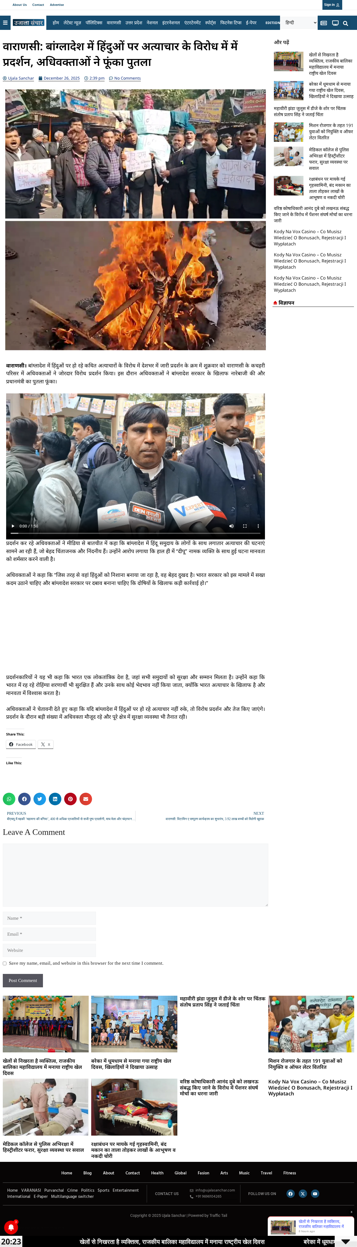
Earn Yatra (59, 1227)
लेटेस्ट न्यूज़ (72, 23)
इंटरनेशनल (171, 23)
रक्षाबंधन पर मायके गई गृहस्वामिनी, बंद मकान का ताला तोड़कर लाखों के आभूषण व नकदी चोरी (330, 188)
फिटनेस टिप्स (231, 23)
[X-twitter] (303, 1193)
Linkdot (63, 1227)
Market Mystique (46, 1227)
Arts (224, 1173)
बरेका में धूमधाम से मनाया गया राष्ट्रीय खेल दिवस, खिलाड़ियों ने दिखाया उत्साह (331, 90)
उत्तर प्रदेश (134, 23)
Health (157, 1173)
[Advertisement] (135, 634)
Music (244, 1173)
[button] (345, 23)
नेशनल (152, 23)
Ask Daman (55, 1227)
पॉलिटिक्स (94, 23)
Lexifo (3, 1227)
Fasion (203, 1173)
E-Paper (41, 1197)
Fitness (289, 1173)
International (18, 1197)
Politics (87, 1191)
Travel (266, 1173)
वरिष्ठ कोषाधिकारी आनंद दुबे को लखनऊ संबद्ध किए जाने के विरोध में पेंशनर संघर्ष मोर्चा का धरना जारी (313, 214)
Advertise (57, 4)
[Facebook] (290, 1193)
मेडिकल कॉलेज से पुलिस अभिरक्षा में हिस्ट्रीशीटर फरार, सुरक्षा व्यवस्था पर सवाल (329, 159)
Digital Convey (22, 1227)
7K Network (41, 1227)
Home (66, 1173)
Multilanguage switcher (72, 1197)
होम (56, 23)
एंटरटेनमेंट (192, 23)
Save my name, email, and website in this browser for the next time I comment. (86, 963)
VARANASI (31, 1191)
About (108, 1173)
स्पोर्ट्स (210, 23)
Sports (103, 1191)
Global (181, 1173)
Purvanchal (54, 1191)
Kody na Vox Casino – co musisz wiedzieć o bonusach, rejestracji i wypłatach (310, 237)
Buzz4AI (38, 1227)
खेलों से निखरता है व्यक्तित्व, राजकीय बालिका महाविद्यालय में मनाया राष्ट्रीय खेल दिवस (330, 64)
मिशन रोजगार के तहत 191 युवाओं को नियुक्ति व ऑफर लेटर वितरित (331, 131)
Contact (38, 4)
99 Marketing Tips (33, 1227)
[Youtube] (315, 1193)
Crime (72, 1191)
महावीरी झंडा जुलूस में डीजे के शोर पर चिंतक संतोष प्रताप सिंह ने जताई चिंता (310, 111)
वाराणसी (114, 23)
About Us (20, 4)
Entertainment (126, 1191)
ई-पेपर (251, 23)
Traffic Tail (218, 1215)
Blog (87, 1173)
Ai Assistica (51, 1227)
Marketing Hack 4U (27, 1227)
